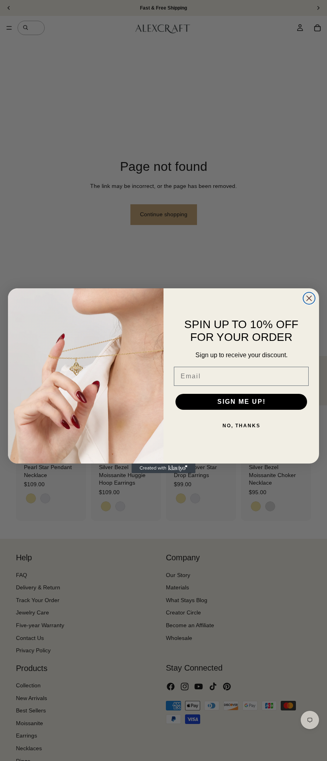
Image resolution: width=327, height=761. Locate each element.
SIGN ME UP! (241, 401)
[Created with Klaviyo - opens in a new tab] (163, 468)
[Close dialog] (309, 298)
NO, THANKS (241, 425)
